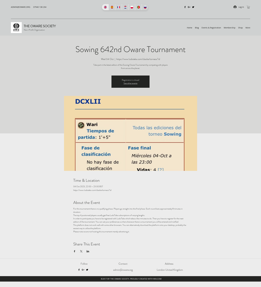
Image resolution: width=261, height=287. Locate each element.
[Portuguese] (138, 7)
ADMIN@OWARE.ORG (20, 7)
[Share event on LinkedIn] (88, 251)
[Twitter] (193, 7)
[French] (118, 7)
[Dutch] (125, 7)
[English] (105, 7)
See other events (130, 83)
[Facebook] (185, 7)
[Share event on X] (81, 251)
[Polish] (131, 7)
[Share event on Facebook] (74, 251)
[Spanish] (111, 7)
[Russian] (145, 7)
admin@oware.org (123, 270)
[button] (248, 7)
